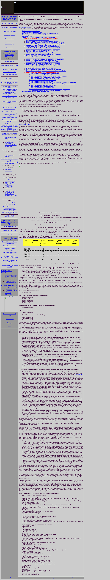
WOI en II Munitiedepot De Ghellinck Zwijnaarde (9, 108)
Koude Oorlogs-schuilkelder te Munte (9, 213)
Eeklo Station (8, 183)
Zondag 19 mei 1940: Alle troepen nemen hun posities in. (41, 45)
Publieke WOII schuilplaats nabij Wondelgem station (10, 162)
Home (11, 578)
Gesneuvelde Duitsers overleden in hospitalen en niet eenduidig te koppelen (49, 89)
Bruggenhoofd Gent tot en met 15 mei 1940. (37, 40)
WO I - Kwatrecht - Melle (9, 246)
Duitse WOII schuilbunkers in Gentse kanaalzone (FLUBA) (9, 112)
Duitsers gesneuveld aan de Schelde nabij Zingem (42, 85)
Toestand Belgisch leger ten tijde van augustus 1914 (11, 276)
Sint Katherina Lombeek (11, 195)
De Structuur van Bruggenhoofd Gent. (32, 32)
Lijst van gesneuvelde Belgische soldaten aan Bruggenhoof (41, 69)
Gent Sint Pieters (9, 186)
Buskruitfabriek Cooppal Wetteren (9, 65)
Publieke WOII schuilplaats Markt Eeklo (9, 159)
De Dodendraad (9, 78)
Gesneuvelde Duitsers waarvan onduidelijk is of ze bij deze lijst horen (47, 90)
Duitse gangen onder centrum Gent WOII (9, 120)
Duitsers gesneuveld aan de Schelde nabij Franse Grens (44, 78)
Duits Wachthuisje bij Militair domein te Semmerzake (10, 90)
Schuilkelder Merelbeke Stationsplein (10, 140)
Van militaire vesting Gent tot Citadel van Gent (9, 242)
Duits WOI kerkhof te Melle (9, 72)
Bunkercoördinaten (9, 39)
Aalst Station (8, 179)
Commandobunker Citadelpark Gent (9, 87)
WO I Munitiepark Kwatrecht (10, 74)
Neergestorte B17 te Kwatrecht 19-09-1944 (9, 261)
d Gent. (59, 69)
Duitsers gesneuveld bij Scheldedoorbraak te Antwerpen (44, 73)
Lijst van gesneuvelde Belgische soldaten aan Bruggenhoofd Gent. (43, 54)
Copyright (9, 323)
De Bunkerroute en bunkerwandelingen (9, 43)
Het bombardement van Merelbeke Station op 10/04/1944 (9, 257)
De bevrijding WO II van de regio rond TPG (10, 266)
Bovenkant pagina (32, 578)
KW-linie (10, 234)
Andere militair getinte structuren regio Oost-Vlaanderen (10, 54)
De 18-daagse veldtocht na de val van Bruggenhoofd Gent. (41, 53)
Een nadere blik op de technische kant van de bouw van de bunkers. (40, 33)
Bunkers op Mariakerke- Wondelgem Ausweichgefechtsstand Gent (9, 116)
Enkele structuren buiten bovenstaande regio (9, 222)
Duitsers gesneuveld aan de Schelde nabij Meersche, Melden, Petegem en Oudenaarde (52, 83)
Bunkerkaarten (9, 47)
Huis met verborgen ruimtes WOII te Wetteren (9, 127)
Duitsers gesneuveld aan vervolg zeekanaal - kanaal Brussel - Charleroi (48, 76)
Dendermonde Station (10, 182)
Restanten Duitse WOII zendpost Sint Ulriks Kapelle (9, 130)
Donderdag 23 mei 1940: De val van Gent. (36, 51)
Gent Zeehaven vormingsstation (9, 188)
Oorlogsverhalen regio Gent (9, 238)
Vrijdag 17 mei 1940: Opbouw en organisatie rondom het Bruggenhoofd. (45, 42)
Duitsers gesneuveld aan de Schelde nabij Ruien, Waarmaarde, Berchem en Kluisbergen (52, 82)
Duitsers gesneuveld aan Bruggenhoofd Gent (41, 86)
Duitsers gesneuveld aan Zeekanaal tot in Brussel (42, 74)
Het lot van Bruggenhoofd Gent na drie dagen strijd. (36, 91)
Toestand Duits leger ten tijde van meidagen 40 (11, 282)
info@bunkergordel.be (24, 124)
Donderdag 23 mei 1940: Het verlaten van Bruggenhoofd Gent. (42, 50)
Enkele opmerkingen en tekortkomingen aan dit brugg (36, 37)
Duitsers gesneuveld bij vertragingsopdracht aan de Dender (45, 77)
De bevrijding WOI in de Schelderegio (9, 249)
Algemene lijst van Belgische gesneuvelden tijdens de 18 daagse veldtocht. (46, 71)
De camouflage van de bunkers (9, 27)
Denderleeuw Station (10, 181)
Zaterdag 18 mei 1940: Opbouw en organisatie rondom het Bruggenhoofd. (45, 44)
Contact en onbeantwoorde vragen (9, 314)
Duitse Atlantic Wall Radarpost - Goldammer (10, 101)
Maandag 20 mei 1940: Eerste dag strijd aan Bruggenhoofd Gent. (43, 46)
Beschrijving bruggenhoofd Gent (10, 23)
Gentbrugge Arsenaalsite (11, 190)
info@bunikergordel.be (24, 27)
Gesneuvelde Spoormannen (8, 293)
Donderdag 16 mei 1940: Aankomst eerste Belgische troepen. (42, 41)
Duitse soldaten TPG (10, 289)
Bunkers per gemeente (9, 35)
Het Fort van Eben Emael (9, 230)
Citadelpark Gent (9, 61)
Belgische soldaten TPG (11, 287)
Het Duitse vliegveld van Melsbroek (10, 227)
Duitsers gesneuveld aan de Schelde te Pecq (41, 81)
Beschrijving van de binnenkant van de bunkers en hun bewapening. (40, 34)
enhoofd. (53, 37)
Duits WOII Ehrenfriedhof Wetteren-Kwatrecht (9, 207)
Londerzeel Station (9, 191)
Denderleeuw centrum (10, 153)
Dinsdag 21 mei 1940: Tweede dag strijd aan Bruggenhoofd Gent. (43, 47)
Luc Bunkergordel (9, 296)
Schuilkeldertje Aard (10, 202)
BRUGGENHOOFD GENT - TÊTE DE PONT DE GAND (9, 18)
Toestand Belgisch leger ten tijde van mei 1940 (11, 279)
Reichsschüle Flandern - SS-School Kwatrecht (9, 96)
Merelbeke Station (9, 194)
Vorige (52, 578)
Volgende (73, 578)
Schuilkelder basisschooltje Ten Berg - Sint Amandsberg (11, 145)
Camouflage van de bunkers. (29, 36)
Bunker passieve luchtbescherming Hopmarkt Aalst (9, 124)
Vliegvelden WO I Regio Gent (9, 69)
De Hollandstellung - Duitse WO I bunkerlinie (9, 83)
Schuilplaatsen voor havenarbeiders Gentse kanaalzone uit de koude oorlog (9, 216)
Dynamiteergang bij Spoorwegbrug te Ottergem (9, 92)
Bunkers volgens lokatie (10, 31)
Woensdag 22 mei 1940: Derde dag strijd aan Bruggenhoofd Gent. (43, 49)
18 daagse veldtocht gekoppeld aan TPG (9, 253)
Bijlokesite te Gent (9, 142)
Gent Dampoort (8, 185)
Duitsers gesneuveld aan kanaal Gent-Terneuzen (42, 87)
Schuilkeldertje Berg (10, 204)
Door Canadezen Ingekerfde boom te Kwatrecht (9, 210)
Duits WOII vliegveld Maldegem (9, 105)
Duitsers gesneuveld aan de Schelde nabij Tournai (42, 80)
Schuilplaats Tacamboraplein (8, 170)
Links (9, 326)
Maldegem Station (9, 192)
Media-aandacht (10, 319)
